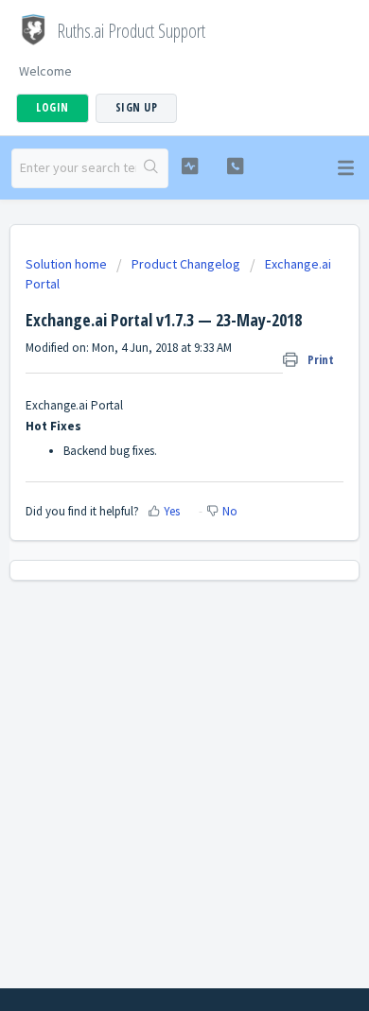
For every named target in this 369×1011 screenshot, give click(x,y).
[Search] (151, 168)
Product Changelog (186, 263)
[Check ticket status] (189, 166)
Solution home (68, 263)
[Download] (149, 493)
